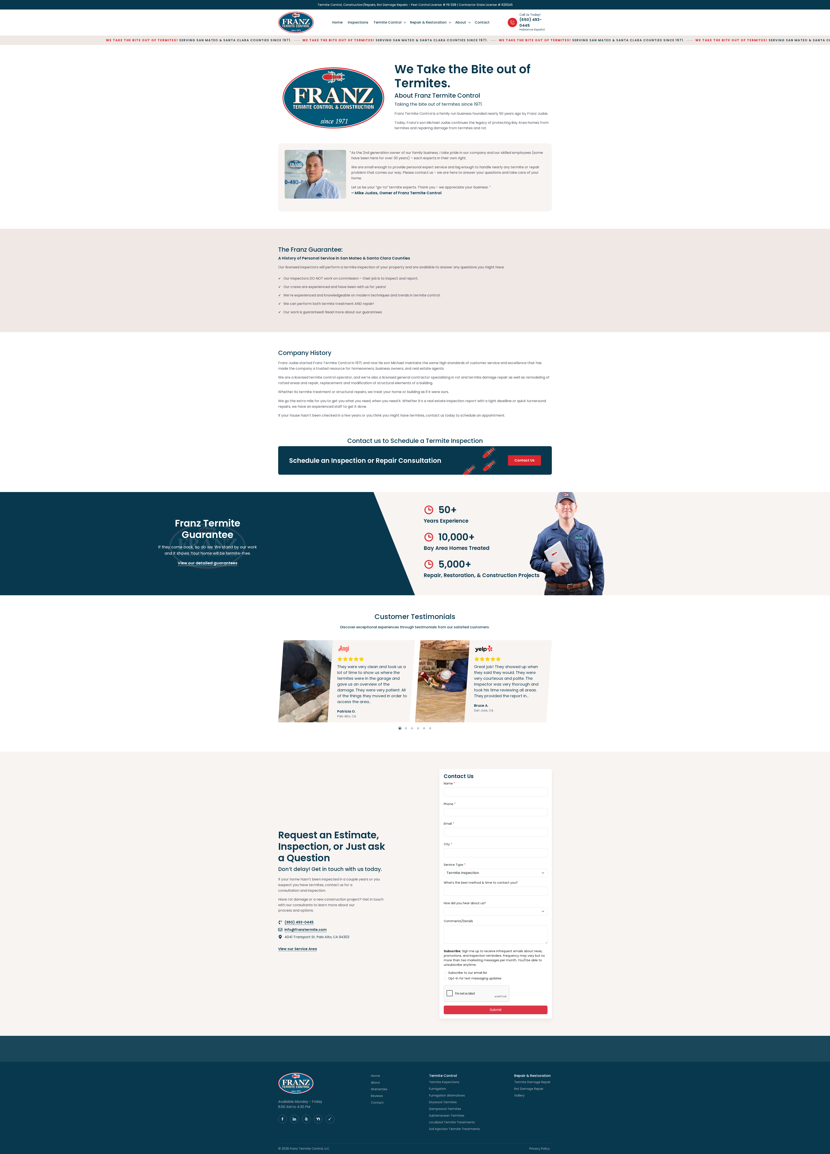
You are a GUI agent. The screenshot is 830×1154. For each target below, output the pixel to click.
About (375, 1082)
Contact (377, 1102)
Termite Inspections (444, 1082)
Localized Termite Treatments (452, 1122)
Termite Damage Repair (532, 1082)
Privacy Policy (539, 1148)
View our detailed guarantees (207, 563)
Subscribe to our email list (467, 973)
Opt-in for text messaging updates (474, 978)
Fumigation (437, 1089)
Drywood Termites (443, 1102)
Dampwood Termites (445, 1109)
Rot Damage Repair (528, 1089)
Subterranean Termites (446, 1115)
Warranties (379, 1089)
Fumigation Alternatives (447, 1095)
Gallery (519, 1095)
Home (375, 1076)
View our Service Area (297, 948)
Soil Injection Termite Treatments (454, 1129)
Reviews (377, 1096)
